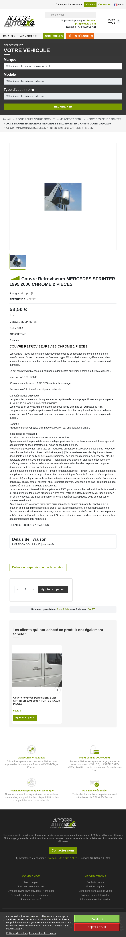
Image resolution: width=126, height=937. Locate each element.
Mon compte (31, 882)
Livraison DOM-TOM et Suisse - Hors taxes (31, 891)
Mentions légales (95, 886)
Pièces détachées (80, 36)
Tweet (27, 293)
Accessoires (53, 36)
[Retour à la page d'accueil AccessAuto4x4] (63, 823)
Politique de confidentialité (95, 895)
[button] (104, 4)
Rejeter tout (97, 927)
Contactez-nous (63, 850)
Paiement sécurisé (31, 899)
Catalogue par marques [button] (20, 36)
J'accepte (97, 919)
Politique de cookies (17, 933)
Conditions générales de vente (95, 891)
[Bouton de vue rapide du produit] (57, 690)
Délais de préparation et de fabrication (38, 567)
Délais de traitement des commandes (31, 895)
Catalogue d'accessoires (69, 4)
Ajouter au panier (53, 589)
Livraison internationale (31, 886)
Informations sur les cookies (95, 899)
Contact (90, 4)
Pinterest (32, 293)
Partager (22, 293)
